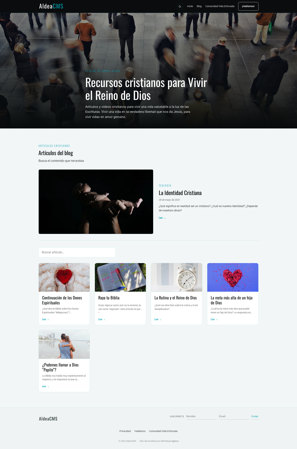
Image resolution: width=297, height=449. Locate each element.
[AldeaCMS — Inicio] (51, 6)
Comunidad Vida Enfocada (219, 6)
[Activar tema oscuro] (180, 6)
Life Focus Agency (170, 441)
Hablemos (140, 431)
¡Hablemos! (248, 6)
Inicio (190, 6)
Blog (199, 6)
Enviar (254, 416)
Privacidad (125, 431)
